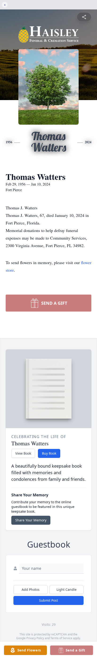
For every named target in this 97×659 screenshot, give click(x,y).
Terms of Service (61, 638)
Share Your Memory (30, 520)
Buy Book (49, 453)
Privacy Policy (35, 638)
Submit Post (48, 600)
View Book (23, 453)
